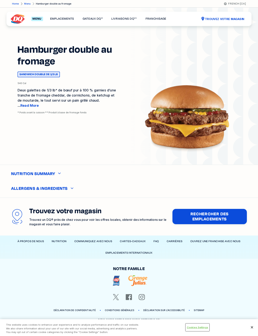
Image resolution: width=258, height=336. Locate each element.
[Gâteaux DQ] (116, 281)
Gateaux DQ (93, 19)
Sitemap (199, 310)
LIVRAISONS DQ (124, 19)
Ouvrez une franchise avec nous (215, 241)
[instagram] (142, 297)
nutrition (59, 241)
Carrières (174, 241)
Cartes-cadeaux (133, 241)
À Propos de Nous (31, 241)
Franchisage (156, 19)
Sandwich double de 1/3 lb (38, 74)
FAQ (156, 241)
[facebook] (129, 297)
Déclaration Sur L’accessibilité (164, 310)
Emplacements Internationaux (129, 253)
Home (15, 3)
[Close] (252, 327)
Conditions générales (119, 310)
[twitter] (116, 297)
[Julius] (138, 281)
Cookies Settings (197, 327)
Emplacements (62, 19)
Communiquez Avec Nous (93, 241)
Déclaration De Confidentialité (75, 310)
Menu (27, 3)
